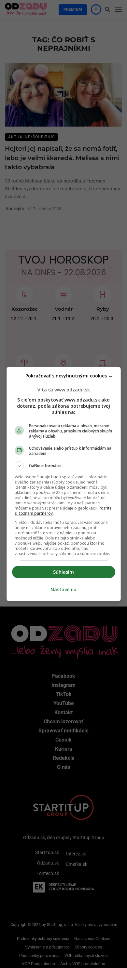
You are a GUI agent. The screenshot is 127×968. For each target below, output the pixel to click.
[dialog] (64, 484)
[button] (64, 465)
